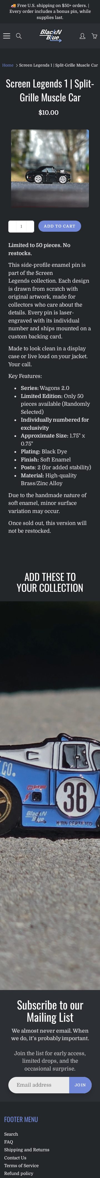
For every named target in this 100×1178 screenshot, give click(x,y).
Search (11, 1134)
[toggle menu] (6, 36)
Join (80, 1085)
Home (8, 65)
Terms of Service (21, 1165)
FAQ (8, 1142)
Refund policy (18, 1173)
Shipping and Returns (26, 1149)
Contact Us (15, 1157)
